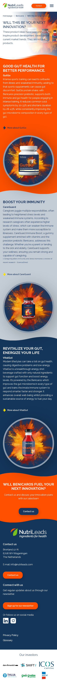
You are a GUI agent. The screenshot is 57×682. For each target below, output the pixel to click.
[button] (14, 128)
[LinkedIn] (6, 622)
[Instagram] (13, 622)
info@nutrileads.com (22, 564)
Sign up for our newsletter (20, 606)
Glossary (7, 640)
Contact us (12, 575)
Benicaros (20, 16)
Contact (39, 6)
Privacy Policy (10, 635)
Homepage (7, 16)
